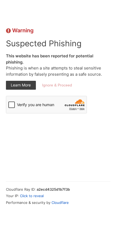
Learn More (21, 85)
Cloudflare (60, 202)
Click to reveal (32, 196)
